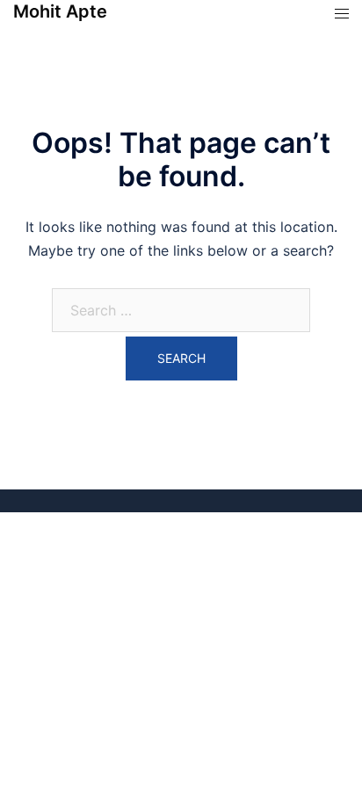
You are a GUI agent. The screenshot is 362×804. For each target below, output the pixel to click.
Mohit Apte (60, 11)
